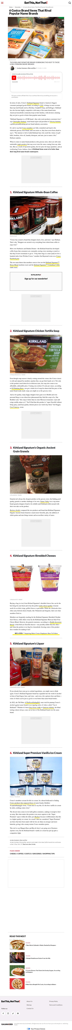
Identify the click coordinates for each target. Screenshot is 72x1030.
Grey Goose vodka (35, 707)
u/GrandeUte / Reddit (16, 495)
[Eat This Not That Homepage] (36, 3)
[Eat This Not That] (36, 274)
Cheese (13, 854)
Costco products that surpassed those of (23, 803)
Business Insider (15, 510)
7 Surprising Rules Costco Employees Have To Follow (40, 633)
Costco (28, 854)
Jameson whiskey (48, 707)
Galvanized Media (26, 1023)
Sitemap (29, 1005)
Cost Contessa (14, 407)
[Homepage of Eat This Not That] (11, 1001)
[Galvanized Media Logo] (7, 1024)
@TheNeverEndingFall (32, 702)
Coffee (20, 854)
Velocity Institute (55, 121)
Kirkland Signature (33, 103)
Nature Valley (44, 501)
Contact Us (30, 1008)
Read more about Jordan (29, 844)
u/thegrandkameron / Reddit (17, 374)
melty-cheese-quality (45, 606)
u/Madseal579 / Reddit (16, 599)
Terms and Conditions (55, 1005)
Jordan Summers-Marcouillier (26, 68)
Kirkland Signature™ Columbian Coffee (47, 265)
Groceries (17, 7)
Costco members (27, 128)
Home (11, 7)
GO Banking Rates (18, 388)
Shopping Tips (49, 854)
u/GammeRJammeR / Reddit (17, 687)
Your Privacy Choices (38, 1029)
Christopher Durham (19, 121)
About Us (29, 1001)
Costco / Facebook (15, 796)
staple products (22, 144)
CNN (41, 105)
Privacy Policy (53, 1001)
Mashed (37, 817)
